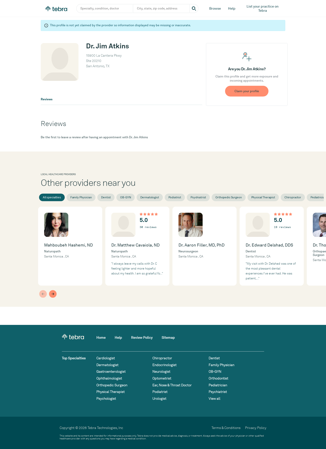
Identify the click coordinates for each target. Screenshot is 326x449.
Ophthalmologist (109, 378)
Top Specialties (74, 358)
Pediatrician (218, 385)
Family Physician (81, 197)
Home (101, 337)
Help (231, 8)
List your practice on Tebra (263, 8)
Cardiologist (105, 358)
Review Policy (142, 337)
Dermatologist (149, 197)
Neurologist (161, 371)
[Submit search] (193, 8)
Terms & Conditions (226, 428)
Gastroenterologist (111, 371)
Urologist (159, 398)
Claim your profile (247, 91)
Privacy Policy (255, 428)
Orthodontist (218, 378)
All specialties (52, 197)
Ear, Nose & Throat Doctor (172, 385)
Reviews (46, 99)
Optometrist (161, 378)
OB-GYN (125, 197)
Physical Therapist (263, 197)
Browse (215, 8)
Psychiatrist (198, 197)
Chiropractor (292, 197)
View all (214, 398)
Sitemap (168, 337)
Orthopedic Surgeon (228, 197)
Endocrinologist (164, 365)
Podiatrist (174, 197)
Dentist (106, 197)
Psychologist (106, 398)
